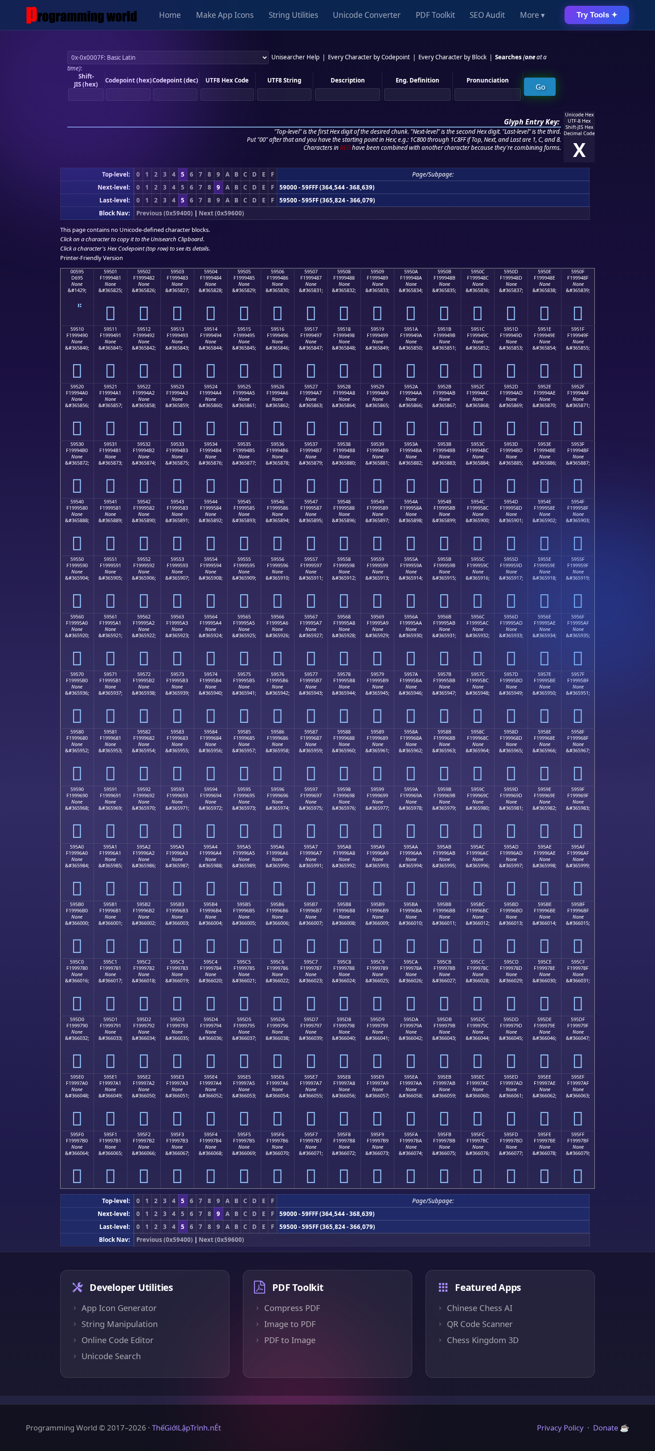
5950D (511, 271)
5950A (411, 271)
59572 (144, 674)
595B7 (311, 904)
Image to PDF (289, 1324)
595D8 (344, 1019)
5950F (578, 271)
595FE (544, 1134)
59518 (344, 329)
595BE (545, 904)
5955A (411, 559)
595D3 (177, 1019)
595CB (444, 962)
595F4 (210, 1134)
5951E (544, 329)
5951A (411, 329)
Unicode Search (111, 1356)
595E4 (210, 1077)
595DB (444, 1019)
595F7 (311, 1134)
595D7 (311, 1019)
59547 (311, 502)
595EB (444, 1077)
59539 (377, 444)
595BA (411, 904)
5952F (578, 386)
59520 (77, 386)
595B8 (344, 904)
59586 (277, 732)
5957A (411, 674)
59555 (244, 559)
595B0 (77, 904)
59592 (144, 789)
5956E (544, 617)
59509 (377, 271)
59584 (210, 732)
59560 (77, 617)
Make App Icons (225, 15)
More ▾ (532, 15)
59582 (144, 732)
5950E (544, 271)
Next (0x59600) (221, 213)
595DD (511, 1019)
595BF (578, 904)
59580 (77, 732)
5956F (578, 617)
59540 (77, 502)
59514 (210, 329)
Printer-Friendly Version (91, 258)
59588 (344, 732)
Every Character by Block (452, 57)
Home (170, 15)
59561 (110, 617)
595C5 (244, 962)
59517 (311, 329)
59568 (344, 617)
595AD (511, 847)
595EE (544, 1077)
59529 (377, 386)
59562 (144, 617)
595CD (511, 962)
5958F (578, 732)
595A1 (110, 847)
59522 (144, 386)
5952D (511, 386)
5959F (578, 789)
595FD (511, 1134)
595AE (545, 847)
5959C (478, 789)
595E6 (277, 1077)
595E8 (344, 1077)
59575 (244, 674)
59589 (377, 732)
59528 (344, 386)
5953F (578, 444)
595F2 (144, 1134)
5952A (411, 386)
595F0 (77, 1134)
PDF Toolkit (435, 15)
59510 (77, 329)
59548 (344, 502)
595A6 (277, 847)
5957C (478, 674)
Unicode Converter (367, 15)
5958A (411, 732)
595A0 (77, 847)
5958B (444, 732)
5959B (444, 789)
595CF (578, 962)
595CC (478, 962)
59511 (110, 329)
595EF (578, 1077)
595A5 (244, 847)
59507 (311, 271)
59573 (177, 674)
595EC (478, 1077)
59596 (277, 789)
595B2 (144, 904)
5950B (444, 271)
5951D (511, 329)
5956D (511, 617)
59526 (277, 386)
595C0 (77, 962)
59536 (277, 444)
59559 (377, 559)
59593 (177, 789)
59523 (177, 386)
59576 (277, 674)
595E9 (377, 1077)
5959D (511, 789)
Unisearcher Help (295, 57)
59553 (177, 559)
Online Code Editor (118, 1340)
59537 (311, 444)
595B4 (210, 904)
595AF (578, 847)
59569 (377, 617)
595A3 (177, 847)
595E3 (177, 1077)
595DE (544, 1019)
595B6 (277, 904)
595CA (411, 962)
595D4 (211, 1019)
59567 (311, 617)
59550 (77, 559)
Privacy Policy (560, 1427)
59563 (177, 617)
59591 (110, 789)
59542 (144, 502)
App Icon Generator (119, 1308)
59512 (144, 329)
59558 (344, 559)
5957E (544, 674)
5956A (411, 617)
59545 (244, 502)
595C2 (144, 962)
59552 (144, 559)
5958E (544, 732)
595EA (411, 1077)
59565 (244, 617)
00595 (77, 271)
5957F (578, 674)
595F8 (344, 1134)
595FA (411, 1134)
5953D (511, 444)
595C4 (210, 962)
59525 (244, 386)
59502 (144, 271)
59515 (244, 329)
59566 (277, 617)
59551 (110, 559)
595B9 (378, 904)
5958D (511, 732)
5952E (544, 386)
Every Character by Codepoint (369, 57)
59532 (144, 444)
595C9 (378, 962)
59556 (277, 559)
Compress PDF (292, 1308)
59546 (277, 502)
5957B (444, 674)
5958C (478, 732)
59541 (110, 502)
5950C (478, 271)
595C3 (177, 962)
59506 (277, 271)
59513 (177, 329)
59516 (277, 329)
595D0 (77, 1019)
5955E (544, 559)
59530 (77, 444)
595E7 (311, 1077)
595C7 (311, 962)
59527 (311, 386)
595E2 (144, 1077)
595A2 (144, 847)
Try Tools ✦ (597, 15)
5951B (444, 329)
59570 (77, 674)
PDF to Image (289, 1340)
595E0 (77, 1077)
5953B (444, 444)
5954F (578, 502)
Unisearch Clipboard (177, 239)
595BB (444, 904)
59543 (177, 502)
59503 (177, 271)
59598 (344, 789)
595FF (578, 1134)
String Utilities (293, 15)
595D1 (110, 1019)
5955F (578, 559)
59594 (210, 789)
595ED (511, 1077)
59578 (344, 674)
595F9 (377, 1134)
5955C (478, 559)
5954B (444, 502)
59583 (177, 732)
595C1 (110, 962)
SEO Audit (487, 15)
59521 (110, 386)
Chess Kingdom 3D (483, 1340)
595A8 (344, 847)
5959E (544, 789)
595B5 (244, 904)
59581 (110, 732)
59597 (311, 789)
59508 (344, 271)
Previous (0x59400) (164, 213)
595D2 (144, 1019)
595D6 (277, 1019)
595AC (478, 847)
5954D (511, 502)
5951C (478, 329)
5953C (478, 444)
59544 (210, 502)
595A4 (210, 847)
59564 (210, 617)
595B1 (110, 904)
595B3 (177, 904)
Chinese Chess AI (479, 1308)
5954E (544, 502)
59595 (244, 789)
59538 (344, 444)
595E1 (110, 1077)
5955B (444, 559)
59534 (210, 444)
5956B (444, 617)
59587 (311, 732)
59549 (377, 502)
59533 (177, 444)
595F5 (244, 1134)
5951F (578, 329)
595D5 (244, 1019)
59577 (311, 674)
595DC (478, 1019)
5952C (478, 386)
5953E (544, 444)
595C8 (344, 962)
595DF (578, 1019)
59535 (244, 444)
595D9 (377, 1019)
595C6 (277, 962)
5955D (511, 559)
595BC (478, 904)
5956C (478, 617)
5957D (511, 674)
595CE (545, 962)
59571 (110, 674)
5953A (411, 444)
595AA (411, 847)
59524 (210, 386)
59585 (244, 732)
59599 (377, 789)
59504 (210, 271)
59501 (110, 271)
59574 (210, 674)
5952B (444, 386)
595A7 (311, 847)
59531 (110, 444)
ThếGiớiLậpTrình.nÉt (186, 1427)
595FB (444, 1134)
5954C (478, 502)
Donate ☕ (611, 1427)
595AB (444, 847)
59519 (377, 329)
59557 (311, 559)
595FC (478, 1134)
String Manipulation (120, 1324)
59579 (377, 674)
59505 (244, 271)
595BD (511, 904)
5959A (411, 789)
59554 (210, 559)
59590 (77, 789)
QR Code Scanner (480, 1324)
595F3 (177, 1134)
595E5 (244, 1077)
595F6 (277, 1134)
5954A (411, 502)
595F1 (110, 1134)
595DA (411, 1019)
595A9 (378, 847)
